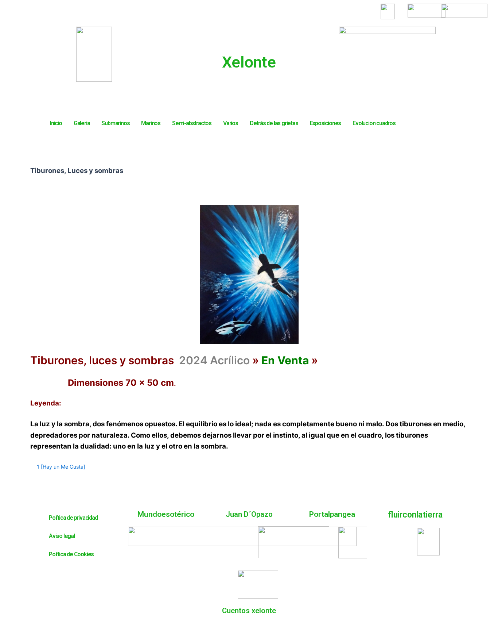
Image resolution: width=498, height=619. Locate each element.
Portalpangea (332, 514)
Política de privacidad (73, 517)
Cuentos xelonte (249, 610)
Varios (230, 123)
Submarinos (115, 123)
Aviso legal (62, 536)
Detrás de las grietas (274, 123)
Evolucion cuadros (374, 123)
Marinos (150, 123)
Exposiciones (325, 123)
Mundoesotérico (165, 514)
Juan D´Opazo (249, 514)
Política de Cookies (71, 554)
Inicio (56, 123)
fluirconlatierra (415, 515)
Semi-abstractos (191, 123)
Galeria (82, 123)
